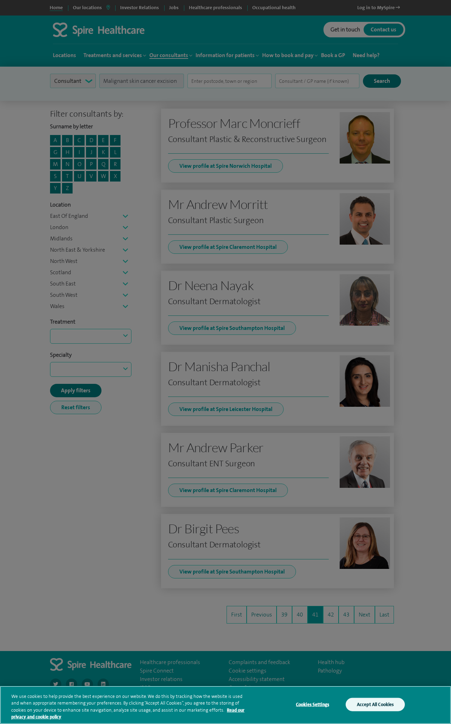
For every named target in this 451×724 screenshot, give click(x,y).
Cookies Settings (312, 704)
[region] (225, 705)
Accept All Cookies (375, 704)
